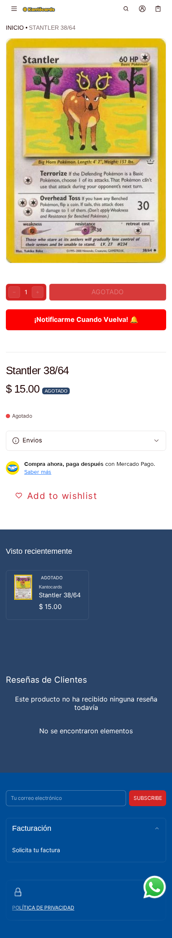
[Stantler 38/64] (47, 595)
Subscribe (148, 798)
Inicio (15, 27)
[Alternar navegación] (14, 9)
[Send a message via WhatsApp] (155, 887)
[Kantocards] (39, 9)
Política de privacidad (43, 908)
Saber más (37, 472)
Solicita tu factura (36, 849)
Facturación (31, 828)
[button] (126, 9)
